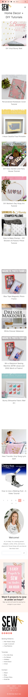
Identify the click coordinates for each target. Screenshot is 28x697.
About (6, 672)
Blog (5, 675)
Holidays (6, 659)
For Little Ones (8, 655)
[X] (14, 690)
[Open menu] (25, 7)
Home (8, 685)
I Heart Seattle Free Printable (14, 136)
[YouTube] (11, 1)
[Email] (14, 1)
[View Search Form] (25, 2)
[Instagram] (8, 1)
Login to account (9, 644)
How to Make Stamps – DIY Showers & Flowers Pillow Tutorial (14, 240)
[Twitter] (5, 1)
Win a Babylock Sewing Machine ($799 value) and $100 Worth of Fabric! (14, 365)
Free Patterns (8, 646)
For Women (7, 657)
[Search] (24, 553)
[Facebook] (3, 1)
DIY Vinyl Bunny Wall (14, 48)
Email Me (6, 679)
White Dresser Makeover (14, 331)
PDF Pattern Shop (9, 641)
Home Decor (8, 661)
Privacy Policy (8, 677)
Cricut (6, 664)
